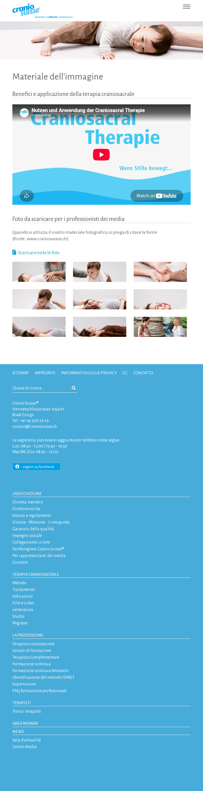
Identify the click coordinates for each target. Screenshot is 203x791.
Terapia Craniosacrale (35, 574)
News (18, 732)
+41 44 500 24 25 (34, 420)
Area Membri (25, 723)
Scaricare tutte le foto (39, 252)
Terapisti (21, 703)
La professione (27, 635)
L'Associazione (27, 494)
